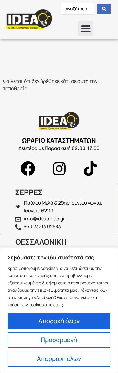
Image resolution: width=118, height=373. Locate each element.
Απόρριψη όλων (59, 358)
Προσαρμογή (59, 340)
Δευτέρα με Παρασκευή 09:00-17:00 (59, 148)
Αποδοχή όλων (59, 321)
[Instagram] (59, 169)
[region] (59, 310)
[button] (85, 28)
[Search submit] (104, 9)
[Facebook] (28, 169)
